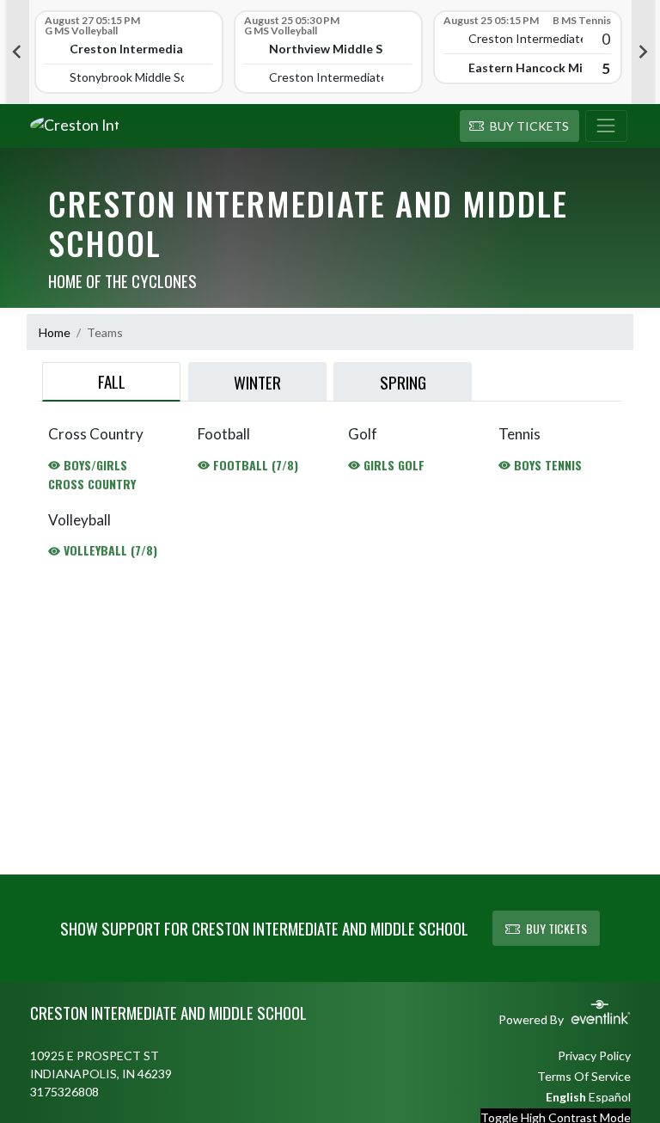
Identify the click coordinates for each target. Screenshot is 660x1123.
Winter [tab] (257, 382)
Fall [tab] (111, 381)
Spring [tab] (403, 382)
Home (54, 332)
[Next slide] (644, 52)
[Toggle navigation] (606, 126)
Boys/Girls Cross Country (92, 474)
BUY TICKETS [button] (556, 928)
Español (610, 1096)
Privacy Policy (594, 1055)
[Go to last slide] (17, 52)
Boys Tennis (546, 465)
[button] (519, 126)
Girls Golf (392, 465)
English (566, 1096)
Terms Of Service (584, 1076)
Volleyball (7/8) (108, 550)
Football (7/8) (254, 465)
